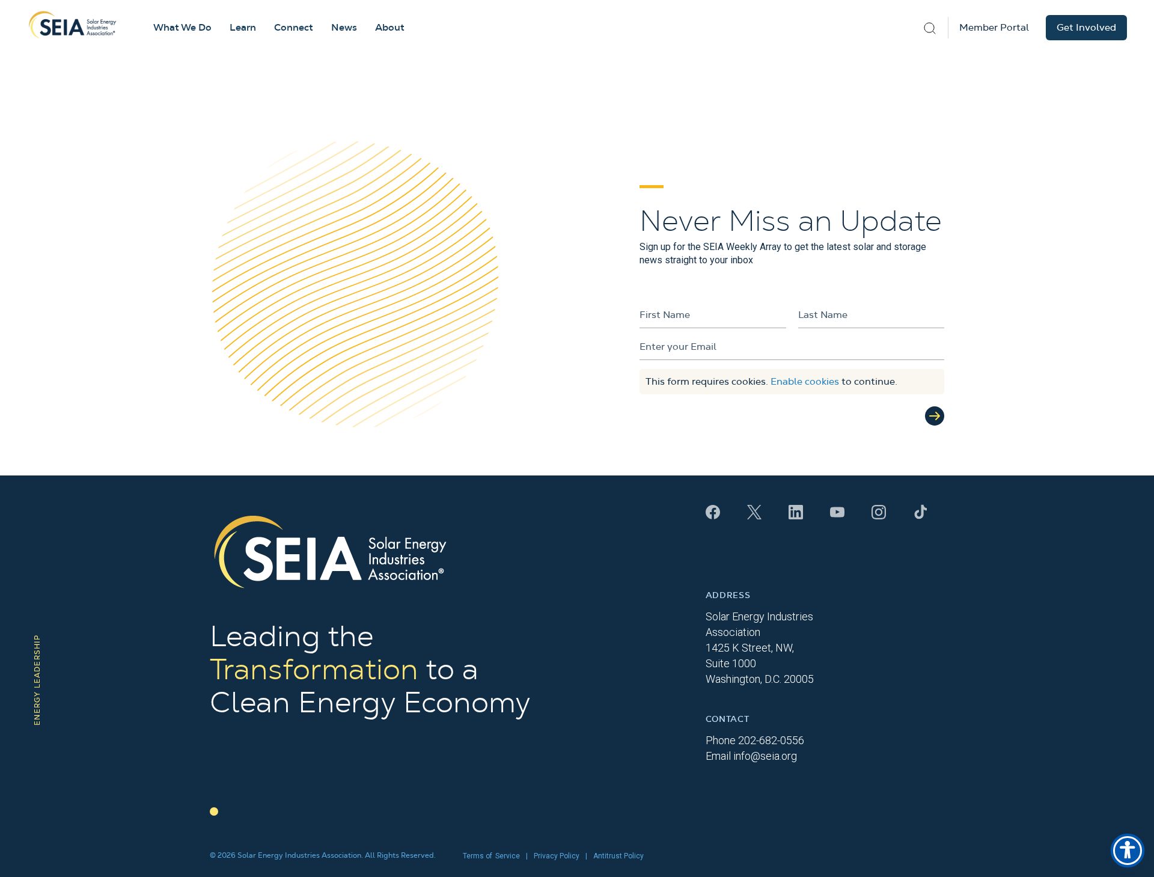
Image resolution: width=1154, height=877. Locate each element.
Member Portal (994, 27)
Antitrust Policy (618, 856)
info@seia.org (765, 756)
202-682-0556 (771, 740)
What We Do (182, 27)
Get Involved (1086, 27)
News (344, 27)
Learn (243, 27)
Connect (293, 27)
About (390, 27)
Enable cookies (805, 382)
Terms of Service (491, 856)
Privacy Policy (556, 856)
